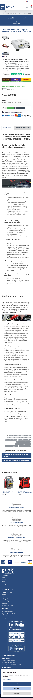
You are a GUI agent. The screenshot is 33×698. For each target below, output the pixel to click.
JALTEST (23, 564)
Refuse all (16, 693)
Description (7, 128)
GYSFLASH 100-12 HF (14, 435)
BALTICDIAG (3, 564)
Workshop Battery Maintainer (23, 442)
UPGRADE (4, 100)
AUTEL (16, 564)
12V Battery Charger (25, 437)
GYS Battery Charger (25, 435)
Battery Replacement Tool (24, 439)
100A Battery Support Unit (13, 437)
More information (7, 679)
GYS (5, 11)
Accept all (16, 683)
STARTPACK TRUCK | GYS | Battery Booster (8, 491)
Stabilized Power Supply (24, 446)
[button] (11, 44)
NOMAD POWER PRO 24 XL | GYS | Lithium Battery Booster (25, 491)
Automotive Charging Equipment (22, 444)
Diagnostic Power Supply (11, 439)
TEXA (10, 564)
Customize (16, 688)
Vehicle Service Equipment (11, 446)
